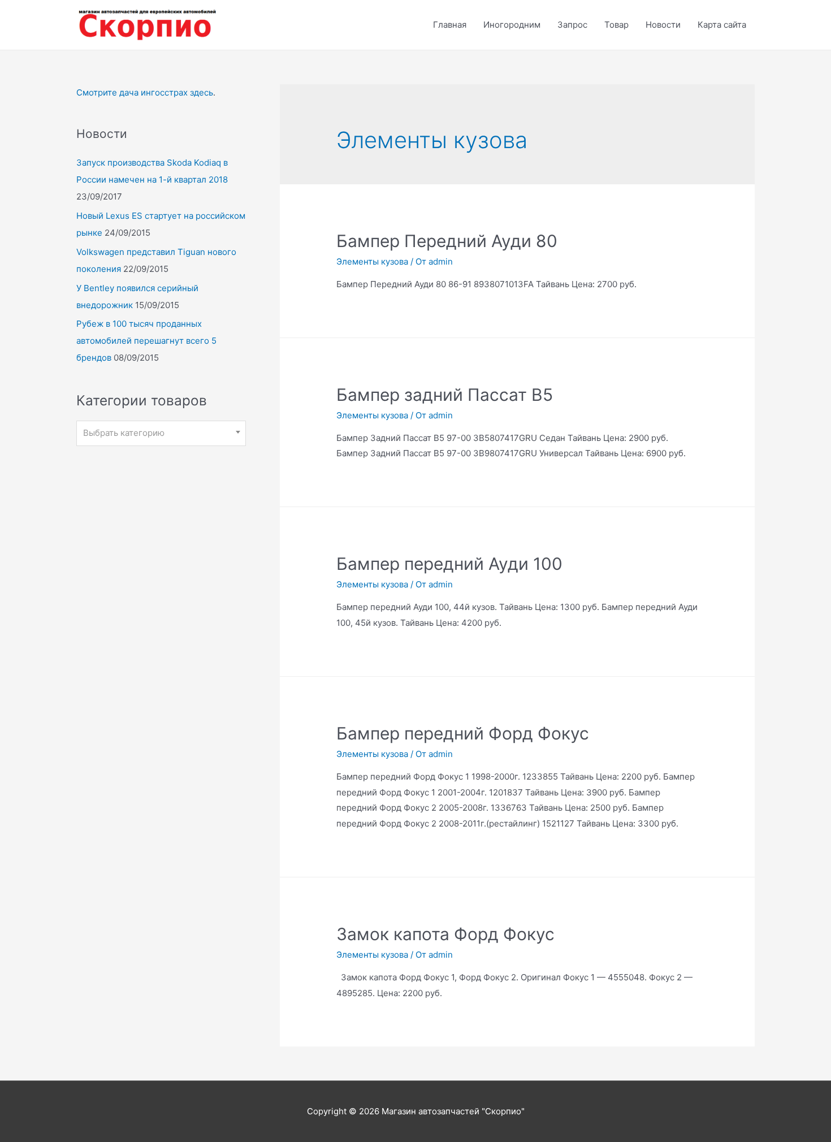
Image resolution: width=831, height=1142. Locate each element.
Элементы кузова (372, 261)
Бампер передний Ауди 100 (449, 563)
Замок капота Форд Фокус (445, 934)
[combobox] (161, 433)
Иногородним (511, 24)
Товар (616, 24)
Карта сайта (722, 24)
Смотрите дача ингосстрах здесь (144, 92)
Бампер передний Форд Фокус (462, 733)
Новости (663, 24)
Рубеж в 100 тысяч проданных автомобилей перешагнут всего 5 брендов (146, 340)
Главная (449, 24)
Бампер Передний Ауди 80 (446, 241)
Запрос (572, 24)
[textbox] (161, 433)
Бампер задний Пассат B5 (444, 394)
